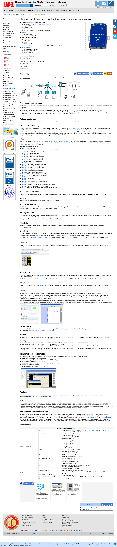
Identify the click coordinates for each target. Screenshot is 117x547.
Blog (74, 530)
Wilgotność (6, 70)
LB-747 (24, 175)
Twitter (80, 530)
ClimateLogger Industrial (10, 95)
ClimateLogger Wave (9, 99)
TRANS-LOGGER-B (8, 114)
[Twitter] (115, 37)
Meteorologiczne (8, 31)
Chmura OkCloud (8, 91)
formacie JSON (43, 275)
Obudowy (6, 48)
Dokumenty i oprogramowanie (57, 10)
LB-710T (24, 163)
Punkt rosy (6, 85)
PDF (28, 58)
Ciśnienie (6, 72)
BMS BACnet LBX (8, 124)
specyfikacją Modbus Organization (44, 330)
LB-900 (24, 183)
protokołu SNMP (70, 293)
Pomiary (6, 51)
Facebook (60, 530)
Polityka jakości (66, 519)
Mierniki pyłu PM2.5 (9, 33)
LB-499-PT (6, 58)
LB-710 (24, 148)
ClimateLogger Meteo (9, 103)
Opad (4, 79)
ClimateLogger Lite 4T (9, 107)
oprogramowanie (26, 47)
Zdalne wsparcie (26, 525)
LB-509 (6, 65)
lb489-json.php (97, 279)
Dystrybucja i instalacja (28, 522)
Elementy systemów (9, 120)
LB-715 (24, 167)
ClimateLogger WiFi (9, 93)
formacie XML (43, 285)
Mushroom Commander (10, 116)
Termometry (6, 22)
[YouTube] (115, 32)
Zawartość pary (7, 76)
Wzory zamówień (47, 522)
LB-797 (24, 180)
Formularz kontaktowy (27, 517)
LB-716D (24, 172)
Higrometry (6, 23)
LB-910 (24, 187)
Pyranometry (7, 43)
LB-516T (6, 57)
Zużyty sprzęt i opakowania (70, 522)
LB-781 (24, 178)
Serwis (23, 524)
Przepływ (6, 81)
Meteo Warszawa (50, 530)
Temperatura (7, 54)
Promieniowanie (8, 83)
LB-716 (24, 169)
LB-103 (6, 60)
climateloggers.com (28, 530)
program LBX (74, 356)
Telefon (98, 7)
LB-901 (24, 184)
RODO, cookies (66, 524)
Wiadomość (104, 7)
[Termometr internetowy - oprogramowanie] (66, 378)
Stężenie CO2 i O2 (8, 78)
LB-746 (24, 173)
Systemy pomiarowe (9, 88)
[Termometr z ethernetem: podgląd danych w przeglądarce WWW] (66, 258)
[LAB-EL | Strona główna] (9, 7)
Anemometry (7, 37)
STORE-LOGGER (8, 110)
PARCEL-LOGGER (8, 118)
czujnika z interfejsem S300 (61, 141)
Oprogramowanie (83, 74)
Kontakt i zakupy (74, 10)
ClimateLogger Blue (8, 112)
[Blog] (114, 27)
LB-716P (24, 170)
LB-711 (24, 166)
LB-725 (26, 161)
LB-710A (26, 153)
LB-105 (6, 61)
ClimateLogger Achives (9, 97)
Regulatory (6, 29)
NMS (101, 293)
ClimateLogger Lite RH (9, 108)
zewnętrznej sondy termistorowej (75, 128)
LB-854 (24, 181)
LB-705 (26, 156)
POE (56, 219)
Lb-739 (5, 122)
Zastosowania (21, 10)
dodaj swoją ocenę (87, 509)
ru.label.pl (40, 530)
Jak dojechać (25, 519)
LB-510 (6, 67)
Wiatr (5, 74)
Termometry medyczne (9, 39)
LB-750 (24, 177)
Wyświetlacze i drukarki (10, 46)
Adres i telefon (25, 520)
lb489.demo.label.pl (25, 68)
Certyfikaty (65, 517)
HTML (23, 58)
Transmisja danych (8, 44)
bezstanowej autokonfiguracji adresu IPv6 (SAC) (40, 237)
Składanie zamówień (47, 519)
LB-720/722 (27, 158)
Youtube (67, 530)
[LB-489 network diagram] (66, 90)
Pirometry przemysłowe (10, 41)
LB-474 (26, 152)
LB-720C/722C (28, 159)
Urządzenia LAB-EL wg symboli (71, 520)
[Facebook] (115, 23)
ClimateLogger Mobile (9, 101)
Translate (63, 5)
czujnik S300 (27, 26)
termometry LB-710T (93, 417)
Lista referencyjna (67, 525)
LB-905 (24, 186)
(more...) (7, 68)
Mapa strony (65, 527)
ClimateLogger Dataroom (10, 105)
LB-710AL (26, 155)
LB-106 (6, 63)
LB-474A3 (6, 64)
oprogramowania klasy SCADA (72, 329)
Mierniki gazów (7, 35)
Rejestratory (6, 27)
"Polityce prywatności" (72, 544)
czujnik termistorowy (44, 24)
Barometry (6, 25)
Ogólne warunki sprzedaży (49, 520)
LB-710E (24, 164)
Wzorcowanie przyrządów (36, 10)
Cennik (111, 7)
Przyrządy (11, 10)
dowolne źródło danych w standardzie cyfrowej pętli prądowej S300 (91, 430)
